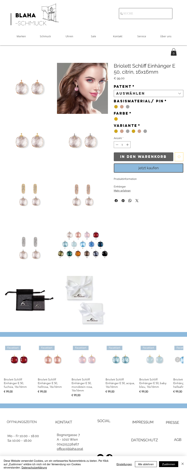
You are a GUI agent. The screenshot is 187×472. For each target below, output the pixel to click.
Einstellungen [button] (124, 464)
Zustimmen (168, 464)
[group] (93, 371)
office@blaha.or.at (70, 449)
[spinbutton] (122, 144)
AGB (177, 439)
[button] (174, 52)
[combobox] (148, 93)
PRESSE (172, 422)
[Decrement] (116, 144)
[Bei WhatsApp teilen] (130, 200)
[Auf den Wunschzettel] (179, 156)
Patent (124, 86)
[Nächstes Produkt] (177, 359)
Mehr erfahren (122, 190)
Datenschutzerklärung (34, 467)
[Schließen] (182, 464)
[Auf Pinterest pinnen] (123, 200)
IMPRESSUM (143, 422)
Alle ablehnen (146, 464)
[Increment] (127, 144)
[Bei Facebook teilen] (116, 200)
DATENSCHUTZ (144, 440)
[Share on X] (137, 200)
